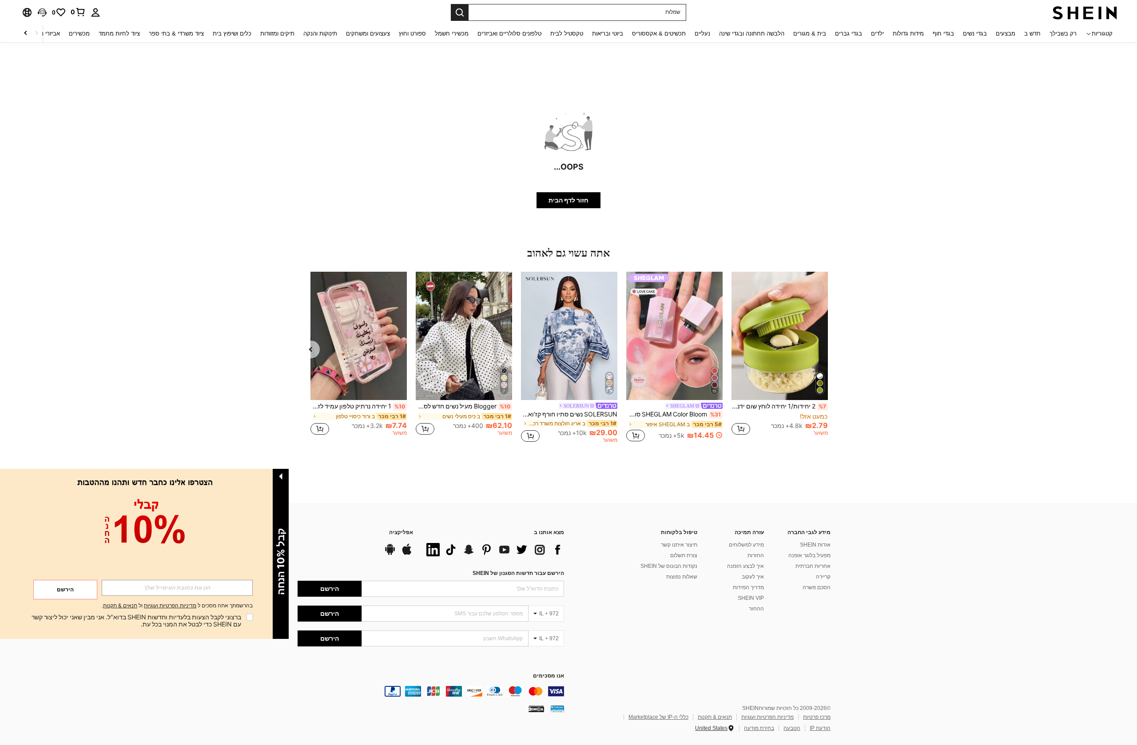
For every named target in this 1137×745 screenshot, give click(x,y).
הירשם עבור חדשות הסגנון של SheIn (518, 573)
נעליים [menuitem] (702, 33)
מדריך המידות (748, 587)
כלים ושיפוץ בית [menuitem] (232, 33)
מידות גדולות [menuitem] (908, 33)
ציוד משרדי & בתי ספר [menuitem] (176, 33)
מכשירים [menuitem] (79, 33)
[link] (78, 12)
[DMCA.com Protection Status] (536, 708)
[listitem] (779, 358)
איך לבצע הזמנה (745, 566)
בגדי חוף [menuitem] (943, 33)
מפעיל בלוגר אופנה (809, 555)
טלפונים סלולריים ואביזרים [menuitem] (509, 33)
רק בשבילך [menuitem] (1063, 33)
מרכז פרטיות (817, 717)
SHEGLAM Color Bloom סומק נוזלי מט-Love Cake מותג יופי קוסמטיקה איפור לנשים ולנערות (673, 414)
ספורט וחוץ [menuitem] (412, 33)
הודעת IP (820, 728)
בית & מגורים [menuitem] (809, 33)
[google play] (390, 554)
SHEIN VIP (751, 598)
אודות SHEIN (815, 545)
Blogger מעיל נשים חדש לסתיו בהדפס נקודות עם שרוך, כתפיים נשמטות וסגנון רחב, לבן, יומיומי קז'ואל (463, 406)
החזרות (755, 555)
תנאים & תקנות (715, 717)
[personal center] (95, 12)
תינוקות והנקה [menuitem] (320, 33)
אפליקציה (401, 532)
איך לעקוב (753, 577)
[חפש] (460, 12)
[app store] (407, 554)
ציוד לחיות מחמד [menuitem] (119, 33)
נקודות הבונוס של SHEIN (668, 566)
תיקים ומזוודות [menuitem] (277, 33)
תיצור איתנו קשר (679, 545)
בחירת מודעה (759, 728)
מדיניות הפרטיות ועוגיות (767, 717)
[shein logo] (1085, 12)
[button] (42, 12)
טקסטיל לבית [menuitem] (566, 33)
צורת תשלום (683, 555)
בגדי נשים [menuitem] (975, 33)
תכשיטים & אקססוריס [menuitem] (659, 33)
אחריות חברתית (813, 566)
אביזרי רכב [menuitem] (47, 33)
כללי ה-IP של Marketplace (658, 717)
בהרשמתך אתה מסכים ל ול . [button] (177, 606)
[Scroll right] (26, 33)
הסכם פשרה (817, 587)
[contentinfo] (431, 691)
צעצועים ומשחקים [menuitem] (368, 33)
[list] (493, 549)
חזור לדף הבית (568, 200)
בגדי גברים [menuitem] (848, 33)
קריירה (823, 577)
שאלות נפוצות (681, 577)
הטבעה (791, 728)
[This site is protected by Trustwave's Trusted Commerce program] (557, 708)
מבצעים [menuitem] (1005, 33)
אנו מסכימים (548, 676)
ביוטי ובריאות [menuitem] (607, 33)
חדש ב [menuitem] (1032, 33)
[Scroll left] (36, 33)
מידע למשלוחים (746, 545)
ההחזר (756, 609)
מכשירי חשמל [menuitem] (452, 33)
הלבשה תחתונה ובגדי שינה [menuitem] (751, 33)
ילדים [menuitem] (877, 33)
